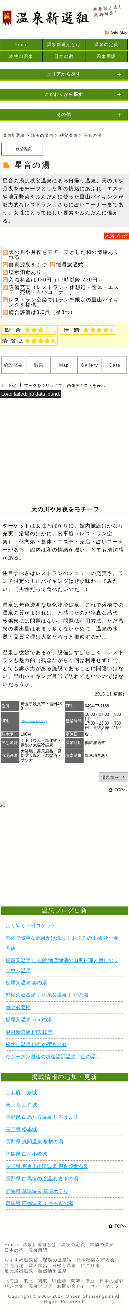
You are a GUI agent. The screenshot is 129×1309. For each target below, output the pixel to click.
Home (21, 44)
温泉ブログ (40, 1286)
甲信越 (59, 1280)
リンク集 (14, 1286)
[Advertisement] (50, 864)
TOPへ (121, 790)
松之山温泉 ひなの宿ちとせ (36, 1044)
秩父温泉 (69, 135)
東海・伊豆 (83, 1280)
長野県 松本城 (21, 1129)
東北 (28, 1280)
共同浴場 (14, 1265)
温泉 (39, 364)
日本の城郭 (112, 1280)
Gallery (89, 364)
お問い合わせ (71, 1286)
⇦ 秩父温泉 (22, 149)
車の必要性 (18, 1007)
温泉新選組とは (64, 44)
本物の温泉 (21, 56)
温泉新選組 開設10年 (29, 1032)
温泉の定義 (106, 44)
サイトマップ (105, 1286)
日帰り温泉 (64, 1265)
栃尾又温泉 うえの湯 (29, 1019)
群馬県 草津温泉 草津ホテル (37, 1191)
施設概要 (13, 364)
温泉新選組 (14, 135)
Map (64, 364)
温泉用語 (106, 56)
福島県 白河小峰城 (26, 1154)
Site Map (119, 32)
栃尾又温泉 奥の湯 (26, 982)
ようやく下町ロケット (31, 925)
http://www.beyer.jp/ (34, 721)
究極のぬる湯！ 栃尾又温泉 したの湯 (47, 995)
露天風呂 (38, 1265)
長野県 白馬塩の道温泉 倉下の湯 (42, 1178)
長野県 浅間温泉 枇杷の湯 (34, 1141)
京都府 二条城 (21, 1092)
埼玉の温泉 (42, 135)
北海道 (11, 1280)
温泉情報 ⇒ (113, 777)
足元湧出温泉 (19, 1270)
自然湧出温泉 (52, 1270)
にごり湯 (90, 1265)
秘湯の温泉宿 (57, 1259)
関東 (42, 1280)
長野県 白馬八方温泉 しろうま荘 (42, 1117)
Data (115, 364)
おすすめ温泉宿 (21, 1259)
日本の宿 (64, 56)
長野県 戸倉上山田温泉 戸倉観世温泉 (47, 1166)
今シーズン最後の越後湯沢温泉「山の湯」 (53, 1056)
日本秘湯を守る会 (95, 1259)
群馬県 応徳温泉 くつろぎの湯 (39, 1203)
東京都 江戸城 (21, 1104)
